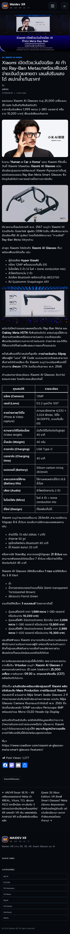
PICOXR (6, 882)
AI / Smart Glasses (12, 57)
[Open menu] (53, 5)
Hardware (7, 912)
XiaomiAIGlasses (11, 779)
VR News (7, 894)
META (5, 876)
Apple (5, 900)
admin (5, 89)
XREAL (6, 918)
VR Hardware (8, 888)
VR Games (7, 906)
